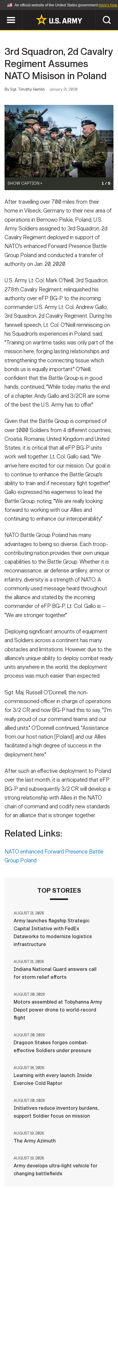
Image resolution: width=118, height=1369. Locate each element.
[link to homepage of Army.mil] (59, 19)
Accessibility (68, 1342)
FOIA (100, 1342)
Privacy (88, 1334)
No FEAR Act (29, 1350)
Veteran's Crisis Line (77, 1350)
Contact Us (55, 1334)
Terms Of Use (27, 1342)
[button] (3, 13)
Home (26, 1334)
